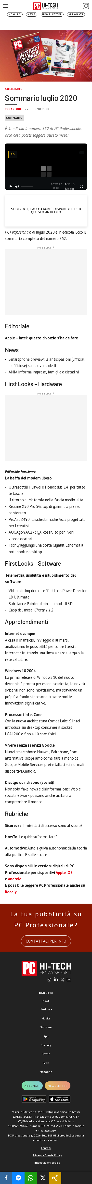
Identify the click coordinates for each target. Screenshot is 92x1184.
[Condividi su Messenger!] (18, 1178)
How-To (15, 14)
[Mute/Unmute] (17, 186)
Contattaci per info (46, 941)
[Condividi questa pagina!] (55, 1178)
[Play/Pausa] (10, 186)
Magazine (46, 1072)
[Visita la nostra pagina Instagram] (49, 980)
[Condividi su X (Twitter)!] (43, 1178)
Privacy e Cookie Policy (47, 1155)
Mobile (46, 1018)
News (31, 14)
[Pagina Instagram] (86, 6)
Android (14, 879)
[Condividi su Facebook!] (6, 1178)
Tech (46, 1063)
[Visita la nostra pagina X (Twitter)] (62, 980)
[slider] (27, 186)
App (45, 1036)
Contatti (46, 1148)
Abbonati (75, 14)
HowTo (46, 1054)
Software (46, 1027)
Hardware (46, 1009)
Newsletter (52, 14)
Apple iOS (64, 872)
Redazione (13, 109)
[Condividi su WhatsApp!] (31, 1178)
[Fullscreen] (81, 186)
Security (46, 1045)
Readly (10, 892)
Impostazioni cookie (47, 1162)
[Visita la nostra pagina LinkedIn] (56, 980)
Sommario (14, 89)
